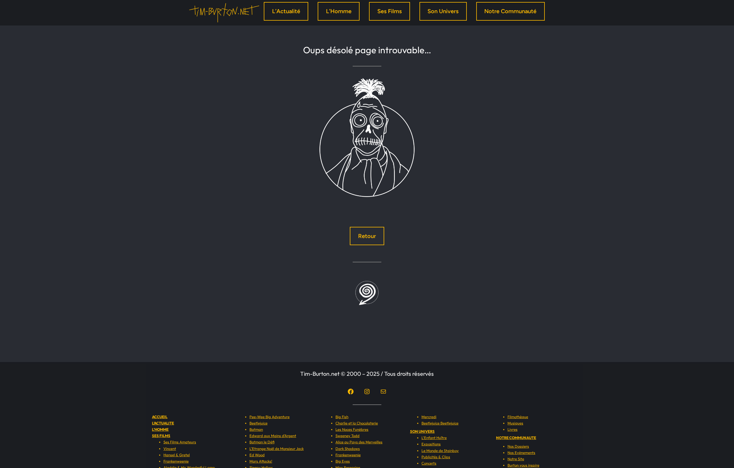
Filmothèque (517, 416)
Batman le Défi (261, 442)
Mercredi (428, 416)
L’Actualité (286, 11)
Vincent (169, 448)
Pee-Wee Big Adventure (269, 416)
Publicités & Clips (435, 457)
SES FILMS (161, 435)
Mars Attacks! (260, 461)
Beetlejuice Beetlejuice (439, 423)
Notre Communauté (510, 11)
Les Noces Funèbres (351, 429)
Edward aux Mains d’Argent (272, 435)
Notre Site (515, 459)
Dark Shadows (347, 448)
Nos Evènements (521, 452)
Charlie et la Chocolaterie (356, 423)
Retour (367, 236)
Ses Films (389, 11)
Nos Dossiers (518, 446)
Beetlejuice (258, 423)
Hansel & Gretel (176, 455)
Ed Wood (257, 455)
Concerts (428, 463)
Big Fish (341, 416)
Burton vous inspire (523, 465)
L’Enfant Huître (434, 437)
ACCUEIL (159, 416)
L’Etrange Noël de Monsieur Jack (276, 448)
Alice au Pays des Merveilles (358, 442)
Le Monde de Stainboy (440, 450)
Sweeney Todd (347, 435)
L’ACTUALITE (163, 423)
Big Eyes (342, 461)
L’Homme (339, 11)
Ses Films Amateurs (179, 442)
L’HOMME (160, 429)
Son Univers (442, 11)
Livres (512, 429)
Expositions (431, 444)
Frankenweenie (176, 461)
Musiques (515, 423)
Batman (256, 429)
